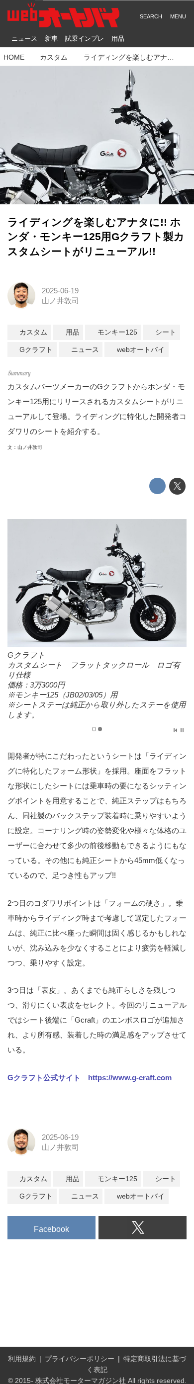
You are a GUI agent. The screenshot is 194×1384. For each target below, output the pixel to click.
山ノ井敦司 (60, 300)
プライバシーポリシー (79, 1359)
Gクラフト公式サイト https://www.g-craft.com (89, 1077)
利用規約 (22, 1359)
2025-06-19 (60, 290)
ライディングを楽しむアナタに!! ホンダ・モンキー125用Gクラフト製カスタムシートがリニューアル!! (96, 237)
